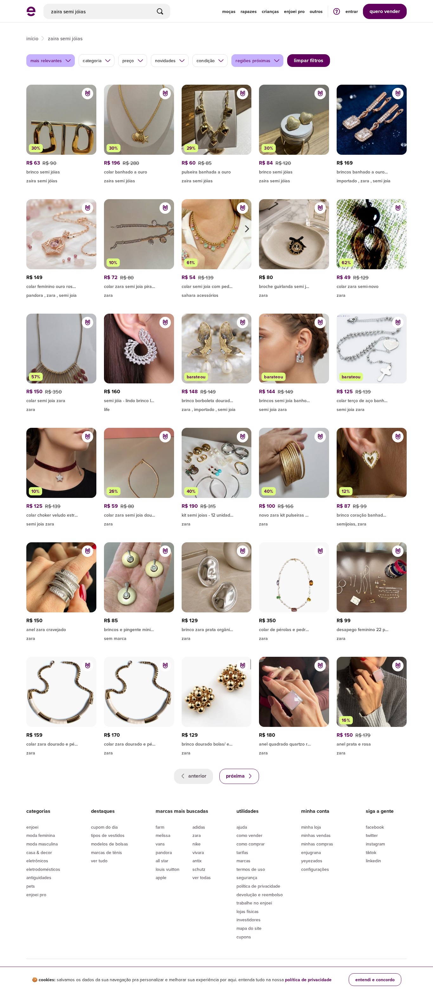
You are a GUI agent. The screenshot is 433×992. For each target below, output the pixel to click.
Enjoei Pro (36, 894)
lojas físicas (247, 911)
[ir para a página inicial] (31, 14)
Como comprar (250, 844)
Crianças (270, 11)
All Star (162, 861)
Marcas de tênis (106, 852)
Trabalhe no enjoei (254, 903)
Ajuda (241, 827)
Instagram (375, 844)
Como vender (249, 835)
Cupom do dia (104, 827)
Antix (197, 861)
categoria (92, 60)
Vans (160, 844)
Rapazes (249, 11)
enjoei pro (294, 11)
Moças (229, 11)
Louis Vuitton (167, 869)
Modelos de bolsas (109, 844)
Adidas (198, 827)
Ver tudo (99, 861)
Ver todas (201, 877)
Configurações (315, 869)
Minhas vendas (316, 835)
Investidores (248, 920)
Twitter (372, 835)
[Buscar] (160, 11)
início (32, 38)
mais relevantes (46, 60)
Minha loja (311, 827)
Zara (196, 835)
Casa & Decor (39, 852)
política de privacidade (308, 979)
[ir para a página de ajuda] (336, 11)
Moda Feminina (40, 835)
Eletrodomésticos (43, 869)
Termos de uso (250, 869)
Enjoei (32, 827)
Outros (316, 11)
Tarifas (242, 852)
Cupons (243, 937)
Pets (30, 886)
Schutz (198, 869)
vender (385, 11)
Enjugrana (311, 852)
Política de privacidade (258, 886)
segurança (246, 877)
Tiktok (371, 852)
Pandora (164, 852)
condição (206, 60)
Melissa (163, 835)
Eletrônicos (37, 861)
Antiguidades (38, 877)
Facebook (375, 827)
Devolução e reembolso (259, 894)
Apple (161, 877)
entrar (352, 11)
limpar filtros (308, 60)
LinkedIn (373, 861)
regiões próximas (253, 60)
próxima (236, 776)
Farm (160, 827)
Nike (196, 844)
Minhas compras (317, 844)
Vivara (198, 852)
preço (128, 60)
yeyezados (311, 861)
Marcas (243, 861)
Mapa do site (249, 928)
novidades (165, 60)
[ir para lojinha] (61, 171)
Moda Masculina (42, 844)
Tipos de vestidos (108, 835)
